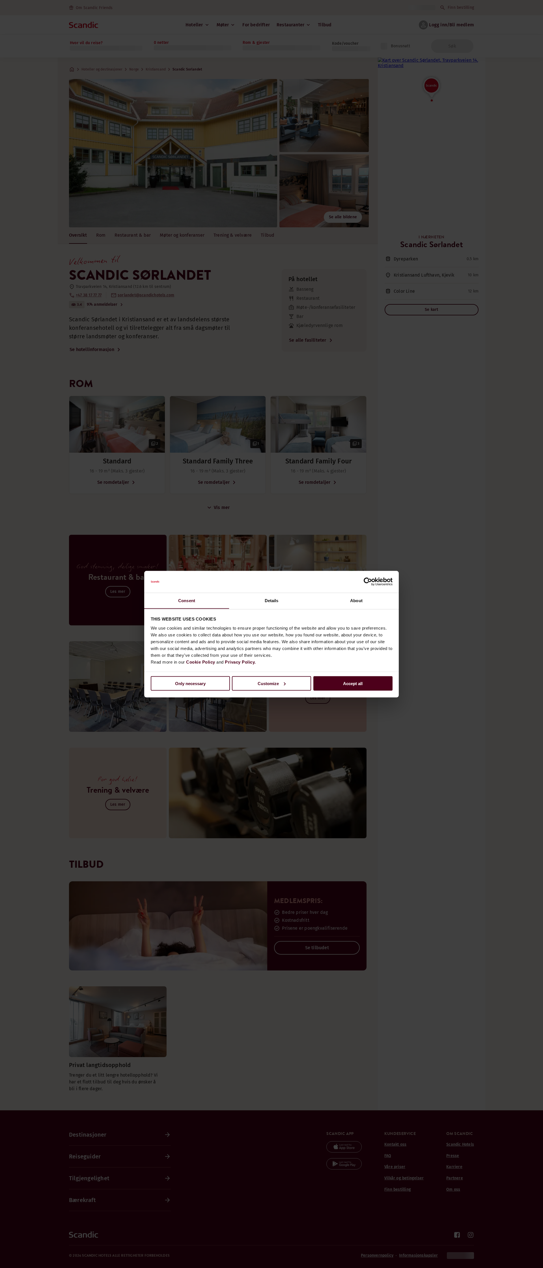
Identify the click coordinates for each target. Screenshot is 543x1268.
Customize (268, 683)
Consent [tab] (186, 600)
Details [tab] (272, 600)
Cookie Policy (200, 661)
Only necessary (190, 683)
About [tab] (356, 600)
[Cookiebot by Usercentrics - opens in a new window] (368, 582)
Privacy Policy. (240, 661)
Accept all (353, 683)
